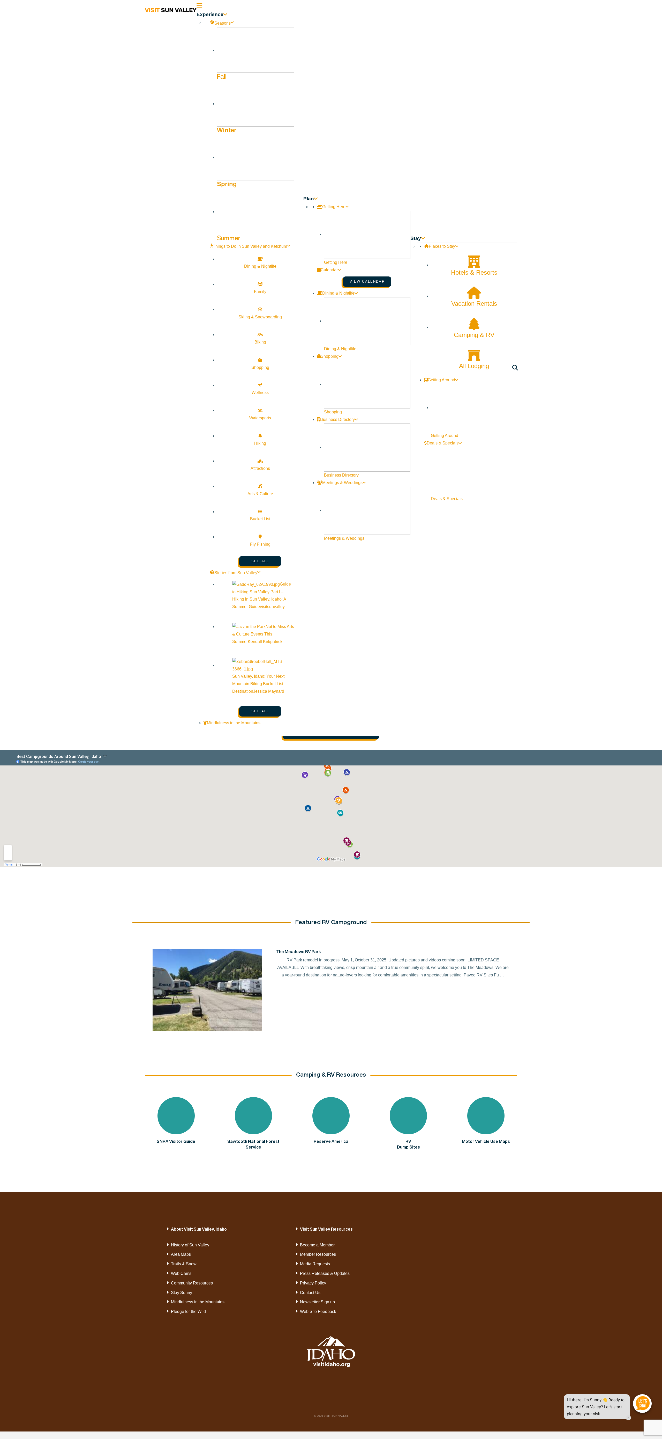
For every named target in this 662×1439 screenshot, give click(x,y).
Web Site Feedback (318, 1311)
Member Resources (318, 1254)
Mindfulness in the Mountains (197, 1302)
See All (260, 561)
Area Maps (181, 1254)
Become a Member (317, 1245)
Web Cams (181, 1273)
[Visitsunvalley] (516, 368)
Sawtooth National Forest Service (253, 1144)
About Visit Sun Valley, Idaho (199, 1229)
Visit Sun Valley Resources (326, 1229)
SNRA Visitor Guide (176, 1141)
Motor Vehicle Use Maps (486, 1141)
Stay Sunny (181, 1292)
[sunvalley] (171, 9)
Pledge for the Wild (188, 1311)
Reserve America (331, 1141)
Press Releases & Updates (325, 1273)
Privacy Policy (313, 1283)
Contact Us (310, 1292)
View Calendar (367, 281)
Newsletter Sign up (317, 1302)
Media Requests (315, 1264)
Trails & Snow (184, 1264)
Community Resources (192, 1283)
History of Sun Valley (190, 1245)
